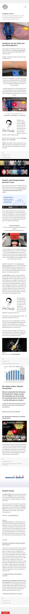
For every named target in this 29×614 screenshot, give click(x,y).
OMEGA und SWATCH (7, 265)
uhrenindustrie (5, 464)
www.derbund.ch (6, 406)
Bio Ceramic (23, 78)
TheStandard (14, 115)
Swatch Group (20, 263)
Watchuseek (23, 115)
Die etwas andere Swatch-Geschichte (12, 387)
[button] (14, 201)
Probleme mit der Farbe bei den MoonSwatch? (13, 44)
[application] (14, 202)
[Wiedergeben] (4, 207)
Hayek (3, 463)
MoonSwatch (4, 157)
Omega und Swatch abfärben (19, 50)
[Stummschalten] (23, 207)
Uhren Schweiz (19, 463)
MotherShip (7, 115)
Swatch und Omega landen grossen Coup (13, 181)
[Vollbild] (25, 207)
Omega (8, 363)
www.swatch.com (16, 354)
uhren (15, 463)
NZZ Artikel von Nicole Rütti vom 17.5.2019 (12, 593)
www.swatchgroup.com (13, 515)
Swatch (8, 157)
